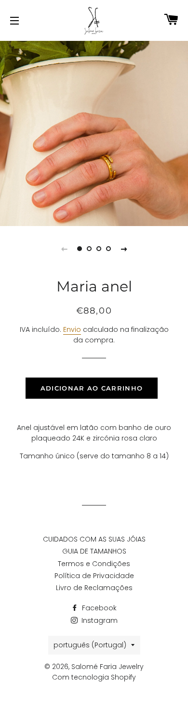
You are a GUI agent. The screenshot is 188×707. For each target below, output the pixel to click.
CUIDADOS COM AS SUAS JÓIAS (94, 539)
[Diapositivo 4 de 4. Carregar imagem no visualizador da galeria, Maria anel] (108, 248)
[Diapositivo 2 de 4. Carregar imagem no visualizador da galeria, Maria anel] (89, 248)
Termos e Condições (94, 563)
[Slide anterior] (64, 248)
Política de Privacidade (94, 576)
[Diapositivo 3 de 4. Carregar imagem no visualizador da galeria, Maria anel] (99, 248)
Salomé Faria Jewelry (107, 666)
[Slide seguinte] (123, 248)
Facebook (98, 608)
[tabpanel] (94, 132)
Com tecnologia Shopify (94, 677)
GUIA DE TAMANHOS (94, 551)
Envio (72, 329)
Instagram (99, 620)
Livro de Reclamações (94, 588)
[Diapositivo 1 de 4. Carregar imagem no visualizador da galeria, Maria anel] (79, 248)
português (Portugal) (90, 645)
